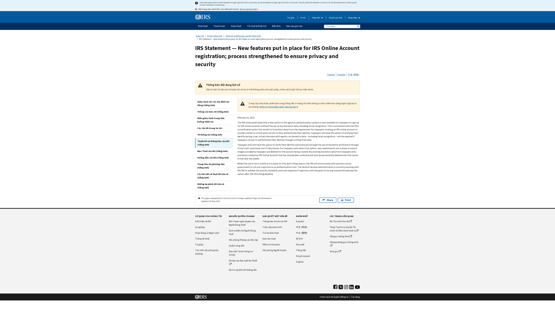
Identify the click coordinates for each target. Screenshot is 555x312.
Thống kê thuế (202, 238)
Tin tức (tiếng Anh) (214, 36)
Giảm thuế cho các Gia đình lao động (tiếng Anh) (213, 103)
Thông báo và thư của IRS (274, 221)
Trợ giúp (290, 17)
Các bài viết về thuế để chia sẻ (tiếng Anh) (212, 176)
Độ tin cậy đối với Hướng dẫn (243, 269)
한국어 (299, 238)
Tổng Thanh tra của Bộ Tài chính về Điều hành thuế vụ (343, 229)
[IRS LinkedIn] (351, 286)
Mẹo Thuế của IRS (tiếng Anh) (212, 151)
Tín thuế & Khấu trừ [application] (256, 26)
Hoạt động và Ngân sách (207, 232)
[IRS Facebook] (335, 286)
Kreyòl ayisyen (303, 256)
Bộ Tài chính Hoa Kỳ (339, 221)
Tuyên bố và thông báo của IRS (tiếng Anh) (243, 36)
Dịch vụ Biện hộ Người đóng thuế (242, 232)
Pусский (300, 244)
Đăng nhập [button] (353, 17)
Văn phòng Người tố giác (274, 250)
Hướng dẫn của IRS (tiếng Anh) (213, 157)
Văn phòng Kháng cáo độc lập (243, 239)
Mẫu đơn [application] (276, 26)
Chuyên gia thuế (335, 17)
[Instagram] (346, 286)
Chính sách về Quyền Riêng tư (334, 297)
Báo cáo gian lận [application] (294, 26)
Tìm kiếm (358, 26)
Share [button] (330, 200)
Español (341, 74)
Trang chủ (200, 36)
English (331, 74)
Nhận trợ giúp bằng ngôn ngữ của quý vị (278, 106)
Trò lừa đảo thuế (270, 232)
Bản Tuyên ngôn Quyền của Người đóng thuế (242, 223)
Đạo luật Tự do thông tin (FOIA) (241, 253)
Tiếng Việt (316, 17)
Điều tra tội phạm (271, 244)
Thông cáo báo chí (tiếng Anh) (213, 111)
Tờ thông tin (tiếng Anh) (209, 134)
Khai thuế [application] (203, 26)
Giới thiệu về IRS (203, 221)
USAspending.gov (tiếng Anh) (344, 242)
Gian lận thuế (269, 238)
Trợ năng (355, 297)
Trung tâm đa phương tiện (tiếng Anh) (211, 166)
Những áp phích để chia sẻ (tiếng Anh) (210, 186)
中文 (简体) (353, 74)
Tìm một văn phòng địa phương (206, 252)
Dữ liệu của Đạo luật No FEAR (243, 260)
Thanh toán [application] (219, 26)
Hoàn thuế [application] (236, 26)
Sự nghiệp (200, 227)
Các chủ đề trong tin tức (209, 128)
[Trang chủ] (202, 15)
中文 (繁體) (301, 232)
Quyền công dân (236, 245)
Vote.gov (334, 251)
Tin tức (303, 17)
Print (348, 200)
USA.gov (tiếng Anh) (339, 236)
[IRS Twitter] (341, 286)
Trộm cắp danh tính (272, 227)
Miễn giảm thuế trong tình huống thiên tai (210, 120)
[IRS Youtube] (357, 286)
